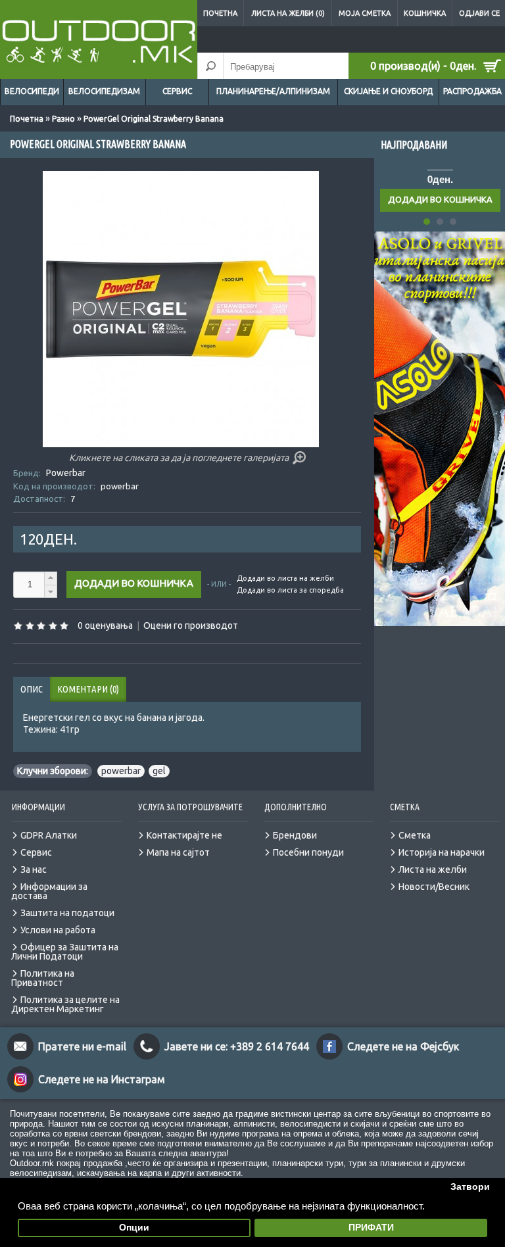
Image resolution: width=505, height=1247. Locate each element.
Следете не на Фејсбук (403, 1046)
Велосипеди (32, 91)
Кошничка (425, 13)
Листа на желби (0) (288, 13)
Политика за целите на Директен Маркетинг (65, 1004)
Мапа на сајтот (178, 852)
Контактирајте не (184, 835)
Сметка (414, 835)
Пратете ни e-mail (82, 1046)
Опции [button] (134, 1228)
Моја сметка (365, 13)
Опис (31, 689)
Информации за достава (49, 891)
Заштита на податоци (67, 913)
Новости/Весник (433, 886)
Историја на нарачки (441, 852)
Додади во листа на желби (285, 578)
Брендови (295, 835)
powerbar (121, 771)
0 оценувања (105, 625)
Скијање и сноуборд (388, 91)
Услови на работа (57, 930)
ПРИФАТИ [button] (371, 1228)
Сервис (177, 91)
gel (159, 771)
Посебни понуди (308, 852)
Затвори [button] (470, 1187)
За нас (33, 869)
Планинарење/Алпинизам (273, 91)
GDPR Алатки (48, 835)
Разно (63, 118)
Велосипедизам (104, 91)
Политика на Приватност (42, 978)
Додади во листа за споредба (290, 590)
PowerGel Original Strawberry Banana (154, 118)
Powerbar (65, 473)
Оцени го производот (190, 625)
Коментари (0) (88, 689)
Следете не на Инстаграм (101, 1079)
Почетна (220, 13)
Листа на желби (432, 869)
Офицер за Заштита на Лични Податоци (64, 952)
